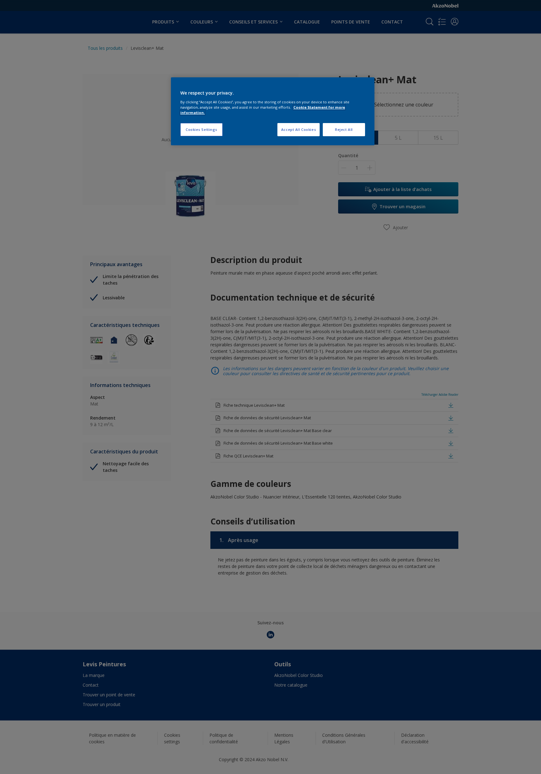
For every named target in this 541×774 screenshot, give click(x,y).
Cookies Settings (201, 129)
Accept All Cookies (298, 129)
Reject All (344, 129)
